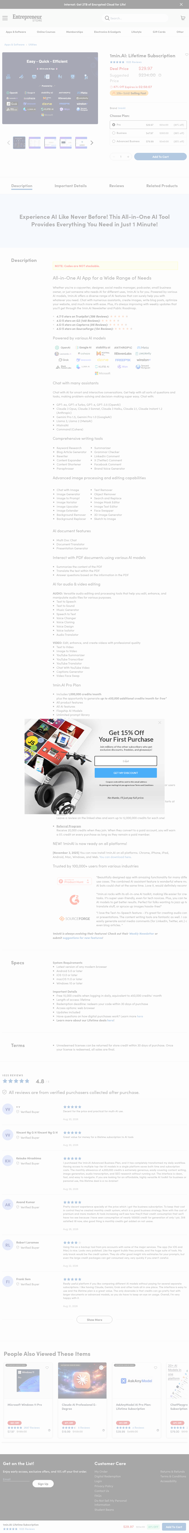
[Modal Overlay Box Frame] (94, 766)
